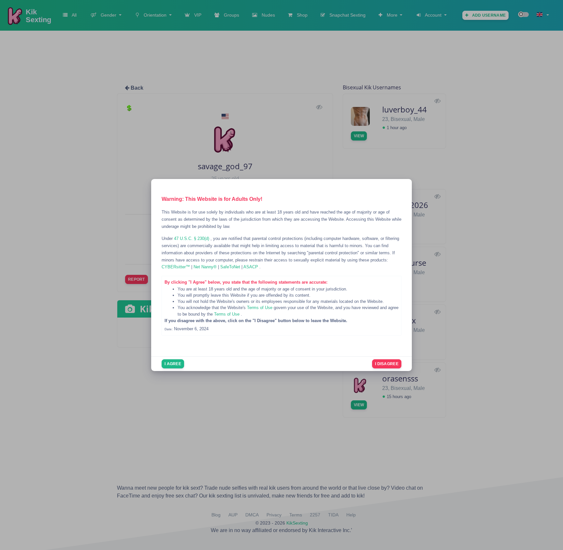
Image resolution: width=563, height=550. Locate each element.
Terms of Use (260, 307)
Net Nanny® (206, 266)
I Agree (173, 364)
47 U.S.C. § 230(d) (192, 238)
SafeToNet (230, 266)
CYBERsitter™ (176, 266)
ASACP (251, 266)
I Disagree (386, 364)
